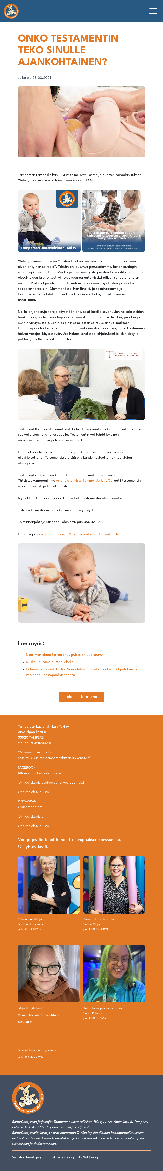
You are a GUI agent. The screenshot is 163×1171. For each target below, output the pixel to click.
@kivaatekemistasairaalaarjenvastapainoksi (51, 782)
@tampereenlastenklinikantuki (40, 773)
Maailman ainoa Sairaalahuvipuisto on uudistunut (65, 655)
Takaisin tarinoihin (81, 697)
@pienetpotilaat (30, 807)
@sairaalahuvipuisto (33, 792)
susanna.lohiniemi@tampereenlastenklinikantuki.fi (79, 534)
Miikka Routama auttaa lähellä (50, 662)
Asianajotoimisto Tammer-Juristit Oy (84, 480)
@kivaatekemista (31, 816)
